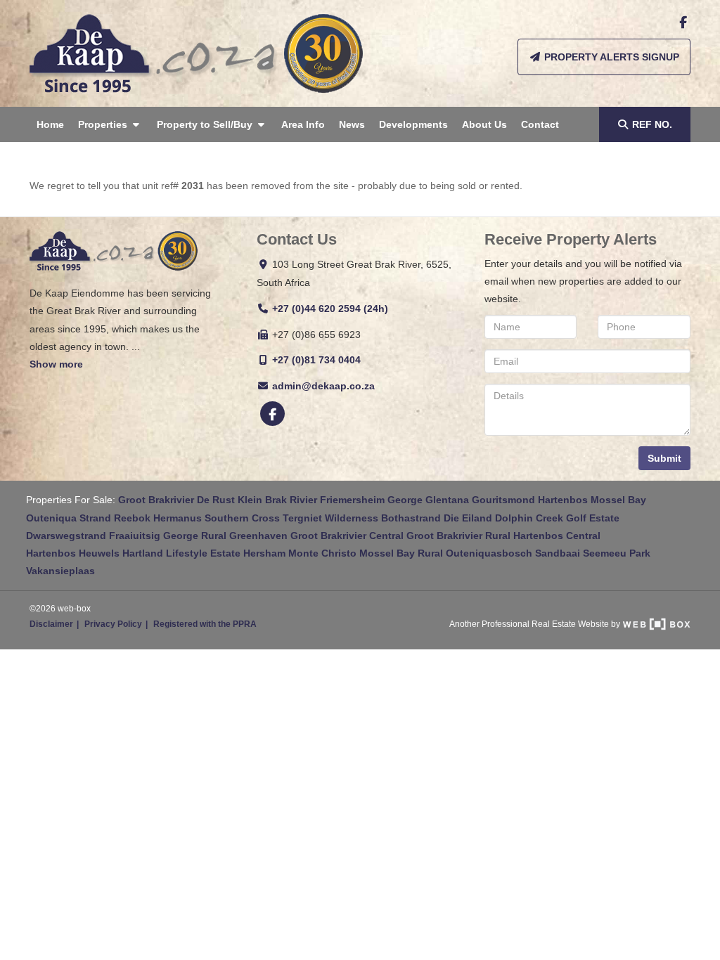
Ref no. (652, 124)
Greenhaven (258, 535)
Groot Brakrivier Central (347, 535)
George (405, 499)
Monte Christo (322, 553)
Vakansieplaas (60, 570)
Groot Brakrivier (156, 499)
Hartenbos (563, 499)
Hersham (264, 553)
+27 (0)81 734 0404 (316, 359)
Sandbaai (557, 553)
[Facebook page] (682, 22)
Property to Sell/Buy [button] (206, 124)
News (352, 124)
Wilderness (351, 518)
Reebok (132, 518)
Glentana (447, 499)
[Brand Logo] (196, 53)
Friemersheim (352, 499)
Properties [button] (104, 124)
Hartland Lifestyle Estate (181, 553)
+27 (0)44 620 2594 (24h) (330, 308)
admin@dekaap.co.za (323, 385)
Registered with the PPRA (205, 624)
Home (50, 124)
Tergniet (302, 518)
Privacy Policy (113, 624)
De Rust (216, 499)
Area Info (303, 124)
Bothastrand (411, 518)
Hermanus (177, 518)
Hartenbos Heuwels (73, 553)
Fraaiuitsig (134, 535)
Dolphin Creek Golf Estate (557, 518)
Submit (664, 458)
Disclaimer (51, 624)
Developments (413, 124)
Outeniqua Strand (68, 518)
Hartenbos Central (556, 535)
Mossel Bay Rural (401, 553)
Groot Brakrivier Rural (458, 535)
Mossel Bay (618, 499)
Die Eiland (468, 518)
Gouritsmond (503, 499)
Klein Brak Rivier (277, 499)
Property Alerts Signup (610, 57)
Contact (540, 124)
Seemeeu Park (616, 553)
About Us (484, 124)
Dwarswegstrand (66, 535)
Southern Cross (242, 518)
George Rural (194, 535)
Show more (56, 364)
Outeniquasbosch (489, 553)
